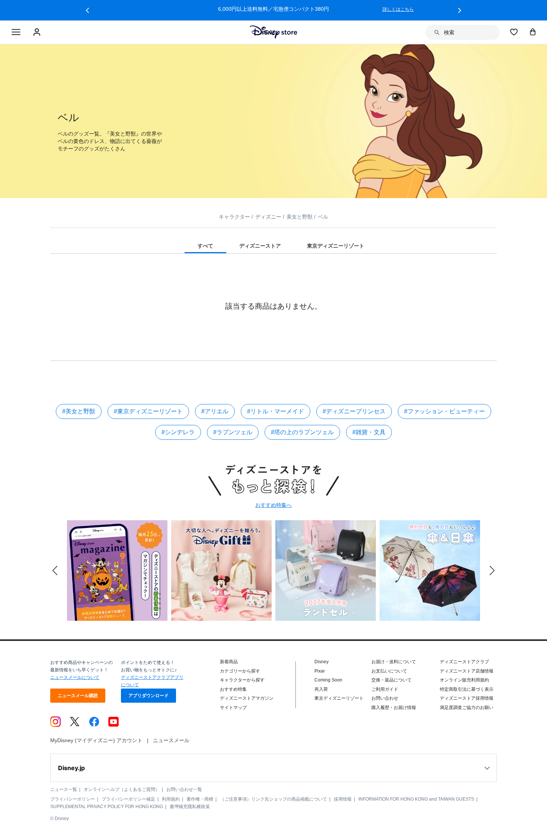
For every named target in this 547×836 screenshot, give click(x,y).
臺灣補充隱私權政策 (190, 806)
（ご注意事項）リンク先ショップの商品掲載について (273, 799)
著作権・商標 (199, 799)
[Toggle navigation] (16, 32)
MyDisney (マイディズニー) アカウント (96, 740)
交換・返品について (391, 680)
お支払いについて (389, 671)
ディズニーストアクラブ (464, 661)
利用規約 (171, 799)
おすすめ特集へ (273, 505)
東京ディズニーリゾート (339, 698)
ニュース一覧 (63, 789)
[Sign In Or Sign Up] (37, 32)
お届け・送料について (393, 661)
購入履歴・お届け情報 (393, 707)
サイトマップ (233, 707)
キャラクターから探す (242, 680)
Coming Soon (328, 680)
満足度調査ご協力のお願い (466, 707)
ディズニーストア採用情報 (466, 698)
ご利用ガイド (384, 689)
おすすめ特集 (233, 689)
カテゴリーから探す (240, 671)
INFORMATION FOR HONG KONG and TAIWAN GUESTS (416, 799)
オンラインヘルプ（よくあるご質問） (122, 789)
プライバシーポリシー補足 (128, 799)
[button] (87, 10)
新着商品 (229, 661)
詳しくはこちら (398, 9)
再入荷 (321, 689)
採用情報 (343, 799)
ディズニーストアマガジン (247, 698)
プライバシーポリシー (72, 799)
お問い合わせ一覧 (184, 789)
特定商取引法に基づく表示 (466, 689)
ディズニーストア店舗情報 (466, 671)
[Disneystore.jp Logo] (273, 32)
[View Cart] (533, 31)
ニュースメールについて (74, 677)
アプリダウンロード (148, 695)
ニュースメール (171, 740)
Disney (321, 661)
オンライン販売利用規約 (464, 680)
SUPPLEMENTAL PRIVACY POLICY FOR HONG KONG (106, 806)
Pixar (319, 671)
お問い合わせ (384, 698)
